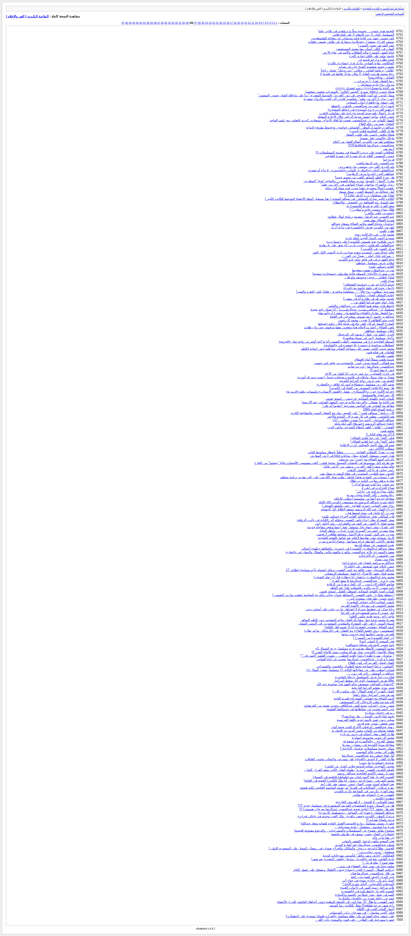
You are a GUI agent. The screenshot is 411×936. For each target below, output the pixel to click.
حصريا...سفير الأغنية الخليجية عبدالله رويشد (365, 773)
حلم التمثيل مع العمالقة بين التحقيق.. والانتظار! (363, 202)
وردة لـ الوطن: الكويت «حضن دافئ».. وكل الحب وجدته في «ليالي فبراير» (346, 816)
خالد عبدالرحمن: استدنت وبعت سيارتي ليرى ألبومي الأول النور (353, 252)
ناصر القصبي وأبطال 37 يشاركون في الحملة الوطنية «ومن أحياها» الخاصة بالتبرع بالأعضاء (335, 902)
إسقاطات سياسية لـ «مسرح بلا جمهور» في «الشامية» (359, 345)
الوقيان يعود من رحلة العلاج (376, 124)
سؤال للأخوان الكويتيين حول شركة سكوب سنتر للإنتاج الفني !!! (353, 652)
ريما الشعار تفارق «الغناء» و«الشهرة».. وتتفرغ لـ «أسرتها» (356, 313)
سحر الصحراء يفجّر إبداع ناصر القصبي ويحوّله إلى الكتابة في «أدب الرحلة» (345, 520)
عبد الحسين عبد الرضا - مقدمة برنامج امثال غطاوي (361, 216)
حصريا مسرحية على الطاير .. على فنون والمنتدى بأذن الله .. (354, 919)
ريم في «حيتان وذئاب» (379, 712)
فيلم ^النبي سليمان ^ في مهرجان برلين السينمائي (361, 912)
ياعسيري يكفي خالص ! (379, 213)
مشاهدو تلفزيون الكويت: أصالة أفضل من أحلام (363, 141)
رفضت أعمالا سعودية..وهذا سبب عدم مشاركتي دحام (359, 188)
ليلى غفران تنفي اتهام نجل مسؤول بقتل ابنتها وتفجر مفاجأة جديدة (350, 527)
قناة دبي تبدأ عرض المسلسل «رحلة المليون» (364, 677)
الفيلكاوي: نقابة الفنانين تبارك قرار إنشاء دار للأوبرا (361, 63)
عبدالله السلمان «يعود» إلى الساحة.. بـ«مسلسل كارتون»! (356, 812)
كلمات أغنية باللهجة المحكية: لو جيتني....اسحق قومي (359, 398)
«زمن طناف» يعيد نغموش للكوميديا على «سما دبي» (360, 241)
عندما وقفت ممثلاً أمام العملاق (374, 359)
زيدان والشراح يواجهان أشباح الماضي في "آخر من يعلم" (357, 184)
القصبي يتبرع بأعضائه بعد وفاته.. (373, 795)
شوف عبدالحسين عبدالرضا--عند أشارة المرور (364, 845)
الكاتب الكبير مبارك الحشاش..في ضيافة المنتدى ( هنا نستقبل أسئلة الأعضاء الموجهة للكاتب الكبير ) (329, 199)
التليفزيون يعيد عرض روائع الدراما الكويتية (366, 381)
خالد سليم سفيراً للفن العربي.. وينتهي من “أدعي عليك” (358, 466)
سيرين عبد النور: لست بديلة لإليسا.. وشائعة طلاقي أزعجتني (355, 534)
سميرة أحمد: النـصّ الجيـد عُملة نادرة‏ (370, 238)
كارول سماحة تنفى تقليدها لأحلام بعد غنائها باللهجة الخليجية (356, 538)
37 (158, 22)
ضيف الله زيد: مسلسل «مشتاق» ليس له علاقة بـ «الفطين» (355, 384)
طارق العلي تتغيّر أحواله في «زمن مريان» (367, 734)
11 (252, 22)
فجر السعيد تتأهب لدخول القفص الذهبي (368, 841)
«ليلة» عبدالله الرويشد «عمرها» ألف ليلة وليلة (364, 423)
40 (148, 22)
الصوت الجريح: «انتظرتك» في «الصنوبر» (367, 891)
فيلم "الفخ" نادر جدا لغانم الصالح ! (372, 438)
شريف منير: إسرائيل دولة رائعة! (373, 695)
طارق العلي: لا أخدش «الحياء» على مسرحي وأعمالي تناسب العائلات (349, 759)
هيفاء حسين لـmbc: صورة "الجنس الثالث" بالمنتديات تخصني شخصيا (350, 92)
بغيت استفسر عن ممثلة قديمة (374, 545)
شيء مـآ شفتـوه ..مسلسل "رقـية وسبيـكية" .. (364, 827)
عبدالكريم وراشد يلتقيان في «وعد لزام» (368, 563)
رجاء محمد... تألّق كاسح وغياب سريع (370, 495)
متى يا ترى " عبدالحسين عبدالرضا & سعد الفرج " (362, 580)
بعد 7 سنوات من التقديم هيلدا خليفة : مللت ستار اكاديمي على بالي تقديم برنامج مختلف (337, 477)
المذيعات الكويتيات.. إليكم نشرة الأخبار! (368, 884)
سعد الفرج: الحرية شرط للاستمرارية (370, 206)
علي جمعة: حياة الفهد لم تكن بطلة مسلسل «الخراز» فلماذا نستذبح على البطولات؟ (340, 916)
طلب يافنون (386, 231)
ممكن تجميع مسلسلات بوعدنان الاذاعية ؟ (367, 748)
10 (256, 22)
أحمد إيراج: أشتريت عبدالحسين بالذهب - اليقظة (362, 106)
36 (162, 22)
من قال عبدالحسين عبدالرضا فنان (372, 873)
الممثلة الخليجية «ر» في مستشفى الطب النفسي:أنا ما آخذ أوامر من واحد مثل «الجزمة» (336, 341)
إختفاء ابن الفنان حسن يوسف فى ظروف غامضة (362, 834)
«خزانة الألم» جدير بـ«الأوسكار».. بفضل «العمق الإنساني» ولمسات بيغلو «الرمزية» (340, 391)
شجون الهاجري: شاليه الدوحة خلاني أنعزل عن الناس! (359, 766)
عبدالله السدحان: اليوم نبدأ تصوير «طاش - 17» (363, 420)
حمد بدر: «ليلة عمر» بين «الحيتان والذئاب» (366, 898)
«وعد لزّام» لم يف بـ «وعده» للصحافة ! (368, 284)
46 (126, 22)
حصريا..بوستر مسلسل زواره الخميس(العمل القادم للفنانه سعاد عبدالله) (347, 823)
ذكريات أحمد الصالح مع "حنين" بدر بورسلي (366, 459)
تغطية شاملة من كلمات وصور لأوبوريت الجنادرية (363, 730)
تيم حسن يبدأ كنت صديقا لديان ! (373, 484)
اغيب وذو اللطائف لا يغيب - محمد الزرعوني (366, 320)
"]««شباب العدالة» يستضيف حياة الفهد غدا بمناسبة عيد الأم (355, 684)
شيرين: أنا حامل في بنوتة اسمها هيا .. (369, 513)
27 (195, 22)
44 (133, 22)
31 (180, 22)
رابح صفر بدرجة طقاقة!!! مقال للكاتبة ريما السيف (361, 905)
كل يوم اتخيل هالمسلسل (378, 395)
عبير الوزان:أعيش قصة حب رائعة (372, 877)
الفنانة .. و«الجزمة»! (381, 77)
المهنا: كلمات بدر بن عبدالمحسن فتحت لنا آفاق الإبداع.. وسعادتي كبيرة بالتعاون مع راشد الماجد (332, 120)
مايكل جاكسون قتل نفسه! (377, 138)
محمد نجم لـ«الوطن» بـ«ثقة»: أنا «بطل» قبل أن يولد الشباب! (354, 577)
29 (187, 22)
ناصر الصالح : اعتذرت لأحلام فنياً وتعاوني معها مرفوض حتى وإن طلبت (349, 327)
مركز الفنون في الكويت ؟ (377, 249)
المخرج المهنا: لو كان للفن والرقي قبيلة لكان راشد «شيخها (356, 323)
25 (202, 22)
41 (144, 22)
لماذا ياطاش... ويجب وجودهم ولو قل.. (369, 277)
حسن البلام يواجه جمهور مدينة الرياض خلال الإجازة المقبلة (356, 116)
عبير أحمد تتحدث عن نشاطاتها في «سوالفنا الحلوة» (360, 709)
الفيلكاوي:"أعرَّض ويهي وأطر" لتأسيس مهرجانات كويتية (358, 855)
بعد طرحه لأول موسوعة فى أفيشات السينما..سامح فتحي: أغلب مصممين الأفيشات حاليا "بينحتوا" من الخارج (324, 463)
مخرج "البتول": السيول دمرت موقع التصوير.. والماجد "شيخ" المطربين (348, 181)
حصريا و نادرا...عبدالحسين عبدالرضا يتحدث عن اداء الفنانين (355, 659)
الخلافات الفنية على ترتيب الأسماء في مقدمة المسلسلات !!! (355, 152)
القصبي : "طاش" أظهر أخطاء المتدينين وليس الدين (360, 427)
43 (137, 22)
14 (242, 22)
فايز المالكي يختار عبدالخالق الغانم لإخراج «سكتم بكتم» (358, 516)
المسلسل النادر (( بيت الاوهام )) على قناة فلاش (363, 34)
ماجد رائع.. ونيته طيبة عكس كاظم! (371, 616)
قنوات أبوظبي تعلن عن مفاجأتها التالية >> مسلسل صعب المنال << (350, 670)
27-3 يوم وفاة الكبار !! (380, 434)
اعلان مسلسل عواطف (379, 331)
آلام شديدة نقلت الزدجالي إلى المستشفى (366, 702)
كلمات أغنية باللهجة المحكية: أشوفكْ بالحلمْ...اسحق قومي (356, 591)
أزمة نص (388, 149)
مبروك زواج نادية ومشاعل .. (375, 84)
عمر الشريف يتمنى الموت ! (376, 45)
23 (210, 22)
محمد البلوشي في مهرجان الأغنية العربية (367, 605)
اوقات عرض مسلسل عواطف (375, 263)
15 (238, 22)
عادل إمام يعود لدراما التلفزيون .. (372, 302)
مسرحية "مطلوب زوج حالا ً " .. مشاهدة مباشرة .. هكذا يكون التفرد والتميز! (345, 291)
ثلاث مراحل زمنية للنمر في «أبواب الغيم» (367, 887)
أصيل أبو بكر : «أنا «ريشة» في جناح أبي (368, 880)
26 (199, 22)
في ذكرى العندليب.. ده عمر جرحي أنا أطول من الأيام (359, 373)
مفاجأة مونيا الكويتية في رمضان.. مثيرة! (368, 745)
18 (227, 22)
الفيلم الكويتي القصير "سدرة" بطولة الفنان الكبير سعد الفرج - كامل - (349, 770)
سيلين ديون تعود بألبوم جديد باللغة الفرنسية (365, 720)
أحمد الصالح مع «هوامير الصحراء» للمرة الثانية (364, 698)
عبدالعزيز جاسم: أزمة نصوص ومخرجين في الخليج (362, 316)
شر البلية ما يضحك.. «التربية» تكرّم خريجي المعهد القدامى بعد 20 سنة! (348, 402)
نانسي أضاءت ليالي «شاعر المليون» (370, 602)
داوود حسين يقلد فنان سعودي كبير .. (370, 598)
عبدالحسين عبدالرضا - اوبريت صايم (371, 366)
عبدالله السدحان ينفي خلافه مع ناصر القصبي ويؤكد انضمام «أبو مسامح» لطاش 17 (340, 570)
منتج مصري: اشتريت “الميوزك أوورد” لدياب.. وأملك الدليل (356, 530)
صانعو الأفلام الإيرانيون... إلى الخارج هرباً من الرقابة (360, 584)
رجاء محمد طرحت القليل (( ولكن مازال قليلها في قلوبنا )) (357, 74)
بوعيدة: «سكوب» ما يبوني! (376, 762)
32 (176, 22)
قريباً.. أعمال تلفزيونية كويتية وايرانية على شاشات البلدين (356, 113)
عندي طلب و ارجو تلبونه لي (376, 59)
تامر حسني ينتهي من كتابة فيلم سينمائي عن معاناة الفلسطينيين (352, 38)
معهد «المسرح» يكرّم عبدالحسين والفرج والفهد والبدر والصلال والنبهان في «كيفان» (340, 552)
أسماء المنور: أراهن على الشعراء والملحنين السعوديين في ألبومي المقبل (346, 623)
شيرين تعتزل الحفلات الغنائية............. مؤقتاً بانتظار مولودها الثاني (351, 452)
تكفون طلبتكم (385, 356)
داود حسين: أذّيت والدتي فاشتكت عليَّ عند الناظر (362, 588)
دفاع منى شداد (384, 559)
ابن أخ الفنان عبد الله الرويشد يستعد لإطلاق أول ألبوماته (357, 509)
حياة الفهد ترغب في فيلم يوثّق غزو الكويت (366, 259)
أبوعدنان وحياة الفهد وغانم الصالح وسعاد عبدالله (362, 224)
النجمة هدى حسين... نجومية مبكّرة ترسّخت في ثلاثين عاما (356, 31)
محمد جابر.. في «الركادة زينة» (374, 234)
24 (206, 22)
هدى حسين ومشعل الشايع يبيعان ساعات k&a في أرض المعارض (352, 456)
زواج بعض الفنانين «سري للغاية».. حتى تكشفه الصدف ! (358, 505)
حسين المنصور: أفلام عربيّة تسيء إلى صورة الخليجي (359, 156)
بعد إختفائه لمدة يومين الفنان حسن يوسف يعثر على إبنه (357, 784)
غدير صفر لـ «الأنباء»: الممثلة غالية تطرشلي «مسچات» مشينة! (353, 274)
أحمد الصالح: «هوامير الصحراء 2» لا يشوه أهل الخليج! (359, 627)
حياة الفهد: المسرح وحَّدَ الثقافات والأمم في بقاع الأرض (358, 52)
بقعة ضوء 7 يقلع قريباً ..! (378, 862)
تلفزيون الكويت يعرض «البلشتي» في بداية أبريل (362, 227)
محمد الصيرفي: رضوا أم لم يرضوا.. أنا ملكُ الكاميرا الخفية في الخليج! (349, 780)
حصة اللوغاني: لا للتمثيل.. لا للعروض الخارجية (365, 802)
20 (220, 22)
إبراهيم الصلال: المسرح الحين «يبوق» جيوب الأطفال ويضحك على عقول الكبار (343, 870)
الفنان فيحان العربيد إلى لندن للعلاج (371, 663)
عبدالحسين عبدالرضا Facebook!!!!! (371, 145)
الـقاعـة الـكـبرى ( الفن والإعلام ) (27, 16)
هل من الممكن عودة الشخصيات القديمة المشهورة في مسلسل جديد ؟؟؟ (346, 805)
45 (130, 22)
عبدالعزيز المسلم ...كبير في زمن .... (370, 673)
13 (245, 22)
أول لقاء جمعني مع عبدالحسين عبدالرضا (368, 755)
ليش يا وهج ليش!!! (382, 370)
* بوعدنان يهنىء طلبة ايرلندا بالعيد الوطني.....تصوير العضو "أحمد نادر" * (347, 655)
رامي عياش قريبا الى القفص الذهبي (370, 470)
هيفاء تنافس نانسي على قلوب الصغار (370, 134)
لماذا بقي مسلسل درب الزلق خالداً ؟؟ (369, 195)
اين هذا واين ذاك (383, 837)
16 (235, 22)
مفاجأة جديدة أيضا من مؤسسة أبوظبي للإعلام (364, 498)
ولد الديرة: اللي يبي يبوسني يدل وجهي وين (366, 166)
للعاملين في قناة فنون (380, 352)
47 (123, 22)
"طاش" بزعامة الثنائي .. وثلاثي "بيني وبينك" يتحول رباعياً (357, 70)
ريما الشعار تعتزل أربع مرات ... (374, 81)
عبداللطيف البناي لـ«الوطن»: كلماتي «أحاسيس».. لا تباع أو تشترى (351, 170)
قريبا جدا (388, 159)
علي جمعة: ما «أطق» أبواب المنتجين (370, 102)
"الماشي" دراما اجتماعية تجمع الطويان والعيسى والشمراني (355, 666)
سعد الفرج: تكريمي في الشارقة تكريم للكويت (364, 791)
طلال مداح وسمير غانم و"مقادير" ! (372, 209)
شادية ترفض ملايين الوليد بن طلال (371, 481)
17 (231, 22)
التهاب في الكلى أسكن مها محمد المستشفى (365, 49)
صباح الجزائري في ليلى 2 (378, 488)
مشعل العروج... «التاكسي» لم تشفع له (368, 741)
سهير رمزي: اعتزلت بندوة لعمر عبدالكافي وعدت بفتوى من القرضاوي (349, 705)
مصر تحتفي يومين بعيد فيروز (375, 723)
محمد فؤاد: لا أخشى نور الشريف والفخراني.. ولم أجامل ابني (354, 523)
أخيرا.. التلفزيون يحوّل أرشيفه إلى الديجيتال (365, 334)
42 (140, 22)
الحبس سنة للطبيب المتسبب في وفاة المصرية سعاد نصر (357, 473)
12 (249, 22)
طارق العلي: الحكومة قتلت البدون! (371, 131)
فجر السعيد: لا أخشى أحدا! (376, 641)
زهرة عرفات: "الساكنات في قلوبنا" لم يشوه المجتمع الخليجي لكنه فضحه (347, 787)
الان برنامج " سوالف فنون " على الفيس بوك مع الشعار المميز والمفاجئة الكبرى (342, 413)
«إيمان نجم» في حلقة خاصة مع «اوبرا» (368, 288)
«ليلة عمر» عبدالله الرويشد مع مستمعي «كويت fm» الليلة (356, 502)
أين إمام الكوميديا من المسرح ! (373, 638)
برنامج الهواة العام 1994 (378, 409)
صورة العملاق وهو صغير (378, 220)
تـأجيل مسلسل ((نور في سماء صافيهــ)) (368, 338)
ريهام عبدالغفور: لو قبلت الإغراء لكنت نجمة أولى (362, 727)
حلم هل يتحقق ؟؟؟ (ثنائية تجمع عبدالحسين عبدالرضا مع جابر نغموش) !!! (346, 809)
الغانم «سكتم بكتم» (381, 266)
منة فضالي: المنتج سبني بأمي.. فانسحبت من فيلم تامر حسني (354, 363)
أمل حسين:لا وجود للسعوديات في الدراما (367, 613)
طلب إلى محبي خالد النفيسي (375, 752)
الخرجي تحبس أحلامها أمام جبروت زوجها (368, 634)
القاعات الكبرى (351, 8)
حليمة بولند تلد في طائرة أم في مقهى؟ (368, 299)
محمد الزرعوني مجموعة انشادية (373, 737)
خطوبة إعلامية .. (383, 798)
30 (183, 22)
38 (155, 22)
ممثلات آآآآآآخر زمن (381, 448)
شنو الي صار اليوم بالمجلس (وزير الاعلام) (367, 445)
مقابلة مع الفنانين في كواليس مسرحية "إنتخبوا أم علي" (358, 406)
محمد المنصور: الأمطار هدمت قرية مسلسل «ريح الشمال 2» (354, 648)
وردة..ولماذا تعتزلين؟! (380, 820)
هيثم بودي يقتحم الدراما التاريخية (373, 688)
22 (213, 22)
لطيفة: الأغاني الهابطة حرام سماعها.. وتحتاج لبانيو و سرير (356, 541)
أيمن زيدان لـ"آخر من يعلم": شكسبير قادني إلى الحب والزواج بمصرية (348, 99)
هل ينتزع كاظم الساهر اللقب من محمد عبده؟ (364, 177)
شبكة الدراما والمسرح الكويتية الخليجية (383, 8)
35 (165, 22)
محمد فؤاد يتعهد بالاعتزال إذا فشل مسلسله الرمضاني (359, 573)
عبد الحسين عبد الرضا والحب (375, 163)
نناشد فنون (387, 431)
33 (172, 22)
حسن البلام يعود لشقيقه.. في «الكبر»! (369, 566)
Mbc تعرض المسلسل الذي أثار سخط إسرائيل (364, 680)
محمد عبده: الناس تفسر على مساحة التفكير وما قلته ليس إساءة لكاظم (347, 348)
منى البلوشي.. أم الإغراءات (376, 555)
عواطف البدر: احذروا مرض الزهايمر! (370, 174)
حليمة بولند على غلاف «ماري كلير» (371, 56)
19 (224, 22)
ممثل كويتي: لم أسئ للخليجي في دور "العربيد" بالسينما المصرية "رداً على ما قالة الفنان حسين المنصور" (326, 95)
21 (217, 22)
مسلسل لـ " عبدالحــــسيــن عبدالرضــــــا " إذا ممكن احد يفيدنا (352, 309)
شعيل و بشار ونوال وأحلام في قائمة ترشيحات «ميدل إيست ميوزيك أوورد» (345, 377)
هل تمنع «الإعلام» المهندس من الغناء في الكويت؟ (361, 388)
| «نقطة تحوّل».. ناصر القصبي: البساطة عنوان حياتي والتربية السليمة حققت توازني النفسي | (333, 595)
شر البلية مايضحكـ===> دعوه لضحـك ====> (364, 88)
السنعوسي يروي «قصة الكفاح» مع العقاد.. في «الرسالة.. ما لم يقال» (349, 630)
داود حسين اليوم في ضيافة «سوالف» (370, 645)
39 (151, 22)
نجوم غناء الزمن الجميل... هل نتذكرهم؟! (368, 716)
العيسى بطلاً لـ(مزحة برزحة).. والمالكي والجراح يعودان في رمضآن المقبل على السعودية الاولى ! (331, 848)
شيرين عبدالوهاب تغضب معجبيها (373, 270)
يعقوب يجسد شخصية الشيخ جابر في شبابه (366, 67)
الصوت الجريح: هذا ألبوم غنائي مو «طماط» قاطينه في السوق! (353, 777)
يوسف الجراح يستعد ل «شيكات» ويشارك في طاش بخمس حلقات (351, 42)
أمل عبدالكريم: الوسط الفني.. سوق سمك (366, 191)
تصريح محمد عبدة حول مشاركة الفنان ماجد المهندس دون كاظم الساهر (347, 620)
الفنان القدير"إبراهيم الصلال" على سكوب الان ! (363, 691)
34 (169, 22)
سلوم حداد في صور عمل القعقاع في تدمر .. (365, 866)
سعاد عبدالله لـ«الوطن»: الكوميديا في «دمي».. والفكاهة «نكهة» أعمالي (347, 548)
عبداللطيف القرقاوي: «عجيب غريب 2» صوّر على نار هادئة (356, 245)
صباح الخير (387, 281)
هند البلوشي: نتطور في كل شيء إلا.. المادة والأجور (360, 416)
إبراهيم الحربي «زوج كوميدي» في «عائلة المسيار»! (361, 109)
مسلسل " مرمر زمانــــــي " (375, 852)
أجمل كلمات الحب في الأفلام (375, 909)
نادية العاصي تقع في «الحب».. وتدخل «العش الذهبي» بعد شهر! (352, 859)
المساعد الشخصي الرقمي (390, 13)
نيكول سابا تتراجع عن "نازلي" (375, 491)
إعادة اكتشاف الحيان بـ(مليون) (374, 295)
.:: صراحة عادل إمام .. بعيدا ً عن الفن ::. (367, 256)
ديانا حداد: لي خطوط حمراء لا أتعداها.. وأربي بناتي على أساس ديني (350, 609)
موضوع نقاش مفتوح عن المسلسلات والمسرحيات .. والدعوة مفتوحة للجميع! (344, 830)
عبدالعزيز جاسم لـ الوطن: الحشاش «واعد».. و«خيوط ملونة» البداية (350, 127)
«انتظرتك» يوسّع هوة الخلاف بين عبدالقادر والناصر (361, 306)
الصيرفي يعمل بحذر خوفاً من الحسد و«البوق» (364, 895)
